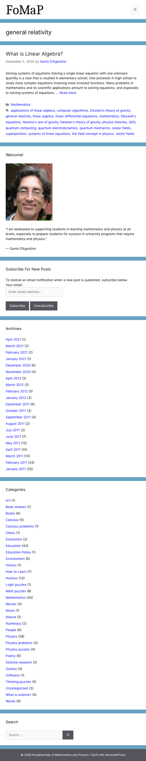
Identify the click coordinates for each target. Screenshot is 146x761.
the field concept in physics (93, 134)
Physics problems (19, 643)
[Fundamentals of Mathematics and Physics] (25, 9)
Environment (15, 559)
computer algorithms (72, 110)
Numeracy (13, 623)
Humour (12, 578)
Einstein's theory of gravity (110, 110)
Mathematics (21, 104)
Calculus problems (20, 526)
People (11, 630)
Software (13, 675)
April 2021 (13, 339)
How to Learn (16, 572)
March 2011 (14, 456)
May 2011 (13, 443)
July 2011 (13, 430)
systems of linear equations (49, 134)
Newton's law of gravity (40, 122)
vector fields (125, 134)
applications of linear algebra (33, 110)
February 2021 (17, 352)
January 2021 (16, 359)
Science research (19, 662)
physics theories (114, 122)
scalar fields (121, 128)
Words (10, 701)
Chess (10, 533)
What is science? (18, 695)
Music (10, 610)
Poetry (11, 656)
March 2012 (15, 385)
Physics (11, 636)
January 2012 (16, 398)
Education (13, 546)
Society (11, 669)
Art (8, 500)
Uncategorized (17, 688)
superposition (16, 134)
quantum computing (21, 128)
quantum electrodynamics (58, 128)
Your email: (14, 285)
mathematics (109, 116)
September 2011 (18, 417)
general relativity (18, 116)
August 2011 (15, 424)
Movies (11, 604)
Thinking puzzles (18, 682)
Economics (14, 539)
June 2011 (13, 437)
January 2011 (16, 469)
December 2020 (18, 365)
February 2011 (16, 462)
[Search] (68, 735)
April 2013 (13, 378)
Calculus (12, 520)
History (11, 565)
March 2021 (15, 346)
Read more (68, 93)
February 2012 (17, 391)
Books (10, 513)
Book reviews (16, 507)
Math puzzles (16, 591)
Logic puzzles (16, 585)
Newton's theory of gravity (80, 122)
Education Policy (18, 552)
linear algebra (43, 116)
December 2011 (17, 404)
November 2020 (18, 372)
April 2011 (13, 449)
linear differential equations (76, 116)
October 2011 (16, 411)
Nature (11, 617)
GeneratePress (115, 755)
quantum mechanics (94, 128)
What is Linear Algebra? (34, 54)
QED (132, 122)
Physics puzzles (18, 649)
